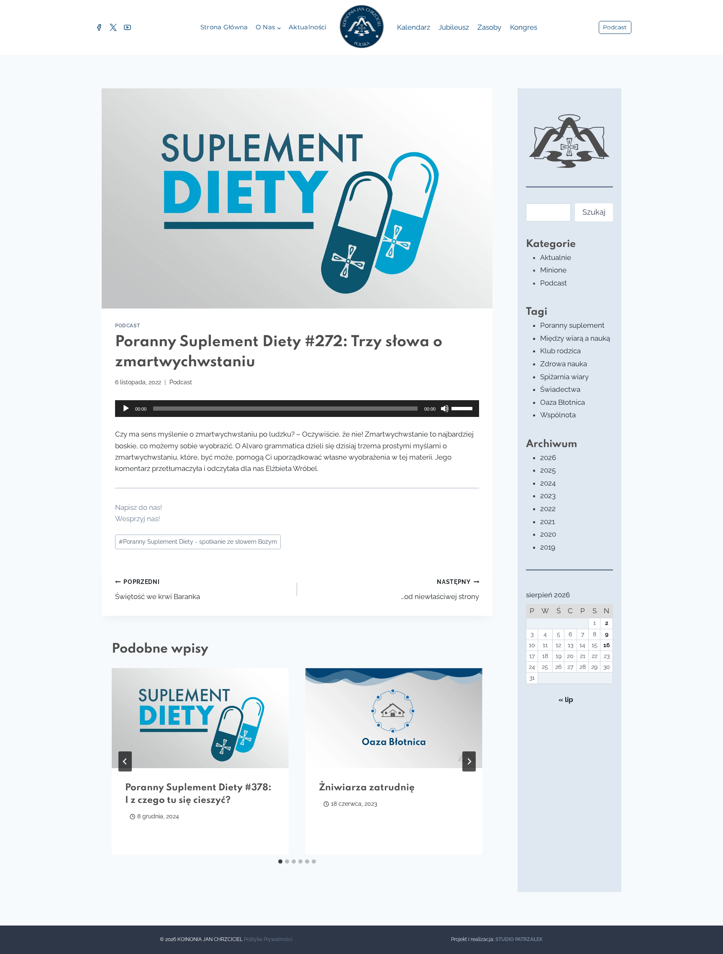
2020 (548, 534)
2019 (547, 547)
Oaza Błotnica (562, 402)
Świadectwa (560, 389)
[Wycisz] (445, 408)
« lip (566, 699)
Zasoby (489, 27)
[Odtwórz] (126, 408)
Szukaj (593, 212)
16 (606, 645)
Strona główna (224, 27)
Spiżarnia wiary (564, 377)
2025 (548, 470)
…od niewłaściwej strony (440, 590)
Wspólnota (558, 415)
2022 (548, 508)
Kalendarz (413, 27)
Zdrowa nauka (563, 364)
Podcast (615, 27)
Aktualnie (555, 257)
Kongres (523, 27)
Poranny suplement (572, 325)
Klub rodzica (560, 351)
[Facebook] (99, 28)
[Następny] (469, 761)
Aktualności (307, 27)
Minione (553, 270)
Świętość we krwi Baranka (157, 590)
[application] (297, 408)
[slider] (463, 407)
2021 (547, 521)
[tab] (280, 861)
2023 (548, 495)
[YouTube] (127, 28)
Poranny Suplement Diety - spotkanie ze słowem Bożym (198, 541)
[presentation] (200, 718)
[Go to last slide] (125, 761)
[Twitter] (113, 28)
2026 (548, 457)
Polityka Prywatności (268, 939)
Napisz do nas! (138, 507)
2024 (548, 483)
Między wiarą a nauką (575, 338)
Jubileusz (453, 27)
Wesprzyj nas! (137, 518)
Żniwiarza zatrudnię (367, 787)
